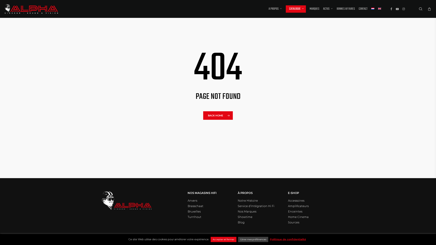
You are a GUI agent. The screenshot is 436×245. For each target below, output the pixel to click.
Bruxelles (194, 211)
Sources (293, 222)
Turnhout (194, 217)
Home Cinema (298, 217)
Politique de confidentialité (288, 239)
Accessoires (296, 200)
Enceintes (295, 211)
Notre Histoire (248, 200)
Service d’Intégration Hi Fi (256, 206)
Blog (241, 222)
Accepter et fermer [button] (223, 239)
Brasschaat (195, 206)
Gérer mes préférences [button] (253, 239)
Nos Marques (247, 211)
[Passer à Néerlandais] (372, 9)
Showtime (245, 217)
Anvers (192, 200)
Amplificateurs (298, 206)
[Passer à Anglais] (379, 9)
